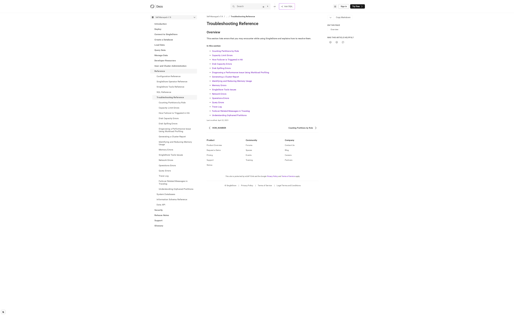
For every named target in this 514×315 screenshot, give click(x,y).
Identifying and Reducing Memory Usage (175, 143)
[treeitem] (173, 24)
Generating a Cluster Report (225, 76)
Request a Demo (214, 150)
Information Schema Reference (172, 199)
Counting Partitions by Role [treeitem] (172, 102)
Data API (161, 204)
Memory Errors (219, 85)
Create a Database (163, 39)
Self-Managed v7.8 (215, 16)
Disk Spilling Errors (221, 68)
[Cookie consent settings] (3, 312)
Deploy (157, 29)
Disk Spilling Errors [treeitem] (168, 123)
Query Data (160, 50)
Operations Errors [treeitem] (167, 165)
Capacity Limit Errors (222, 55)
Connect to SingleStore (165, 34)
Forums (249, 145)
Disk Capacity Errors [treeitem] (169, 118)
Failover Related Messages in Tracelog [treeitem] (173, 182)
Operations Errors (220, 98)
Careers (288, 155)
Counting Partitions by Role (225, 51)
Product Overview (214, 145)
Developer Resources (165, 60)
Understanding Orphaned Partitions (176, 189)
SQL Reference (164, 92)
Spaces (249, 150)
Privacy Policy (272, 176)
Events (249, 155)
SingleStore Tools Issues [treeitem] (171, 155)
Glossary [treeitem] (158, 225)
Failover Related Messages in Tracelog (231, 111)
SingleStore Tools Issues (224, 89)
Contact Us (289, 145)
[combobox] (335, 6)
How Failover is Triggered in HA (227, 59)
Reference (159, 71)
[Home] (156, 6)
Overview (335, 29)
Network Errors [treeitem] (166, 160)
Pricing (210, 155)
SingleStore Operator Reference (172, 81)
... (227, 16)
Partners (288, 160)
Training (249, 160)
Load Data (159, 45)
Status (209, 165)
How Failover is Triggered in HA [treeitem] (174, 113)
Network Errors (219, 94)
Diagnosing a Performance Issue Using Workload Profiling (175, 130)
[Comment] (343, 42)
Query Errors (165, 170)
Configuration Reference (168, 76)
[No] (337, 42)
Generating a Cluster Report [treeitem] (172, 136)
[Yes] (330, 42)
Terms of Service (288, 176)
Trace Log (164, 176)
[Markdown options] (330, 17)
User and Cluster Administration (170, 66)
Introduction (160, 24)
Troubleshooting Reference (170, 97)
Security (158, 210)
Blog (287, 150)
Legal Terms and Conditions (289, 185)
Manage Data (161, 55)
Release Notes (161, 215)
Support (158, 220)
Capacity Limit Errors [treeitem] (169, 108)
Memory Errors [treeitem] (166, 149)
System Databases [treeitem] (166, 194)
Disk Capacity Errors (222, 64)
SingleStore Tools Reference (170, 87)
